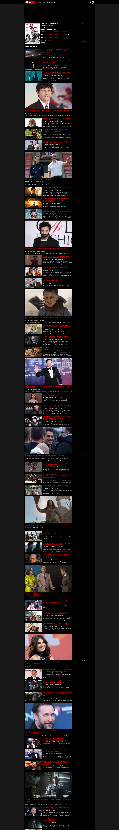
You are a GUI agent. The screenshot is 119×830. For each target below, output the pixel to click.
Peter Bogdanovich (48, 31)
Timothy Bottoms (48, 37)
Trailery (55, 2)
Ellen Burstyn (56, 38)
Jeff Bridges (55, 37)
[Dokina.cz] (30, 2)
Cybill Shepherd (62, 37)
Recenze (39, 2)
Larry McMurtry (48, 33)
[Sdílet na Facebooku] (42, 42)
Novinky (49, 2)
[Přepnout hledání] (91, 2)
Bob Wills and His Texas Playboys (61, 31)
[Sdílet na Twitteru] (44, 42)
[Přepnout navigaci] (93, 2)
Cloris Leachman (49, 38)
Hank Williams (64, 34)
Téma (44, 2)
